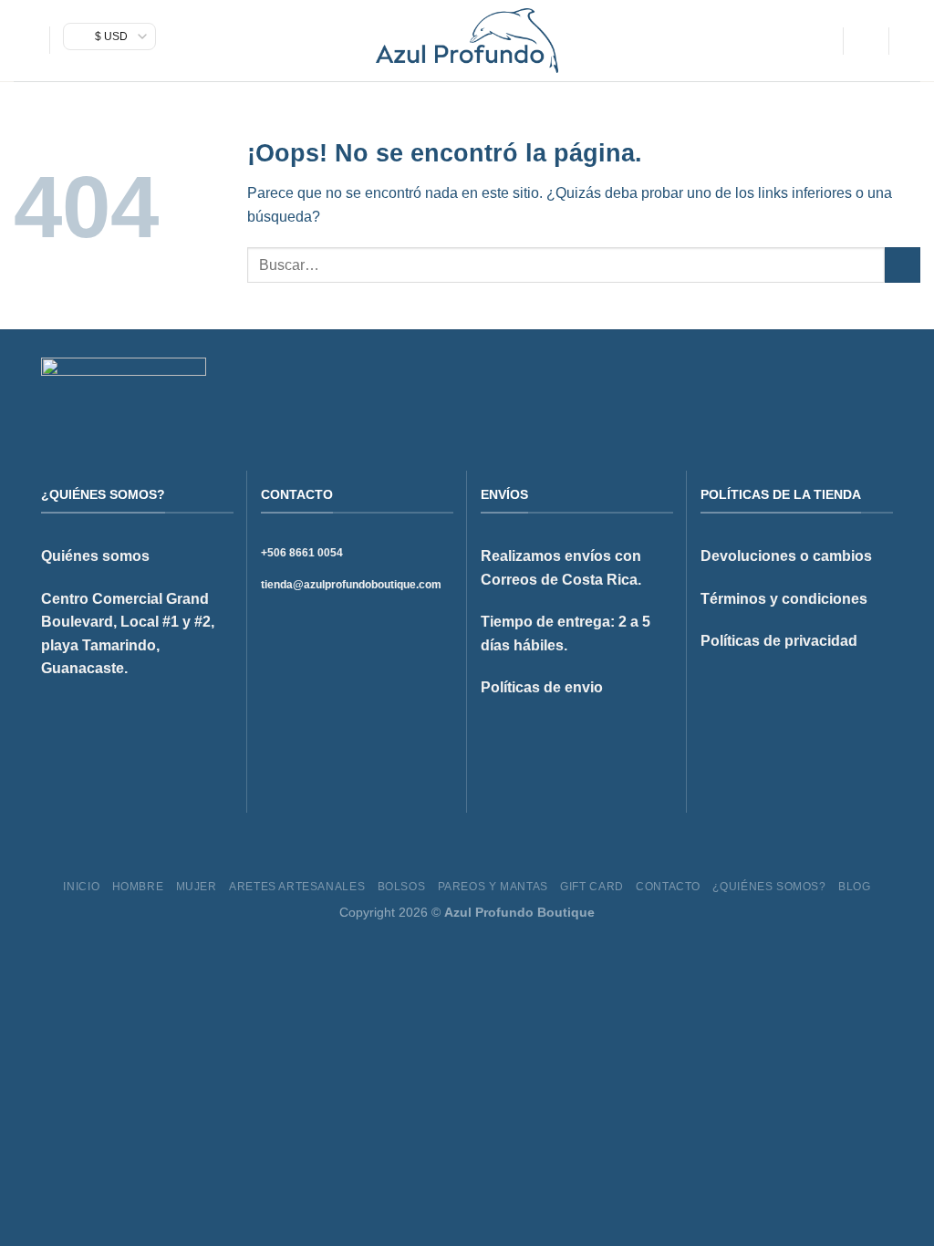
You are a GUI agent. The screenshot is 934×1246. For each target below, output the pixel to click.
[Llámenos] (882, 387)
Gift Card (592, 886)
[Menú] (25, 40)
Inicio (81, 886)
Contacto (668, 886)
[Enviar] (902, 265)
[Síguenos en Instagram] (837, 387)
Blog (854, 886)
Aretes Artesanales (297, 886)
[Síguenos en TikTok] (859, 387)
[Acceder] (865, 41)
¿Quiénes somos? (768, 886)
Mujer (196, 886)
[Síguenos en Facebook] (814, 387)
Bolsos (402, 886)
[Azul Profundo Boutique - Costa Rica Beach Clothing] (467, 40)
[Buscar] (822, 40)
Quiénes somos (95, 556)
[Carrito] (911, 41)
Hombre (138, 886)
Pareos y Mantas (493, 886)
